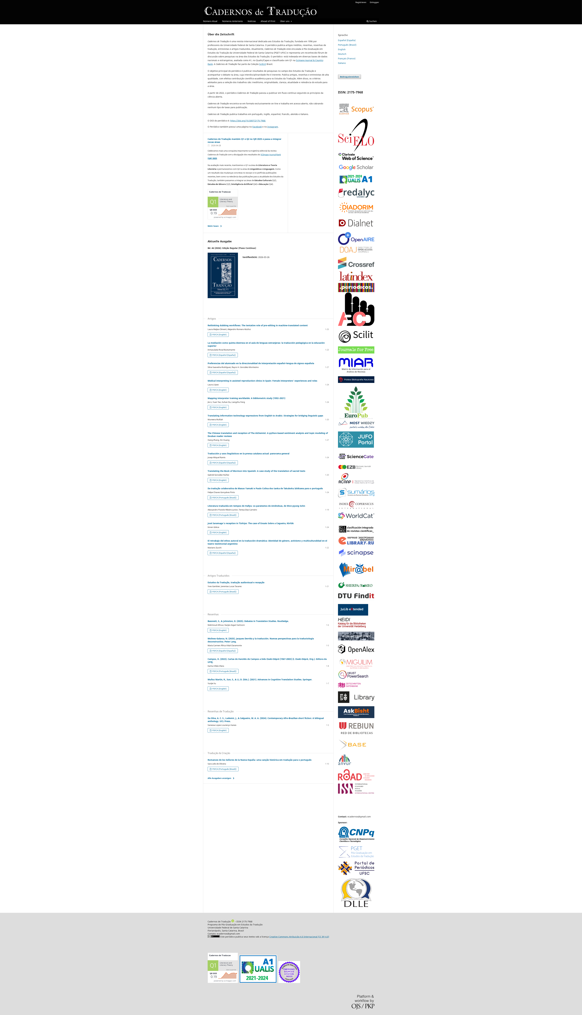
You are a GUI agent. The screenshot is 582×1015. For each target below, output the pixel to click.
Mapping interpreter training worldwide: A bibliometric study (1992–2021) (246, 398)
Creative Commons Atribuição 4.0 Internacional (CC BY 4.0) (299, 936)
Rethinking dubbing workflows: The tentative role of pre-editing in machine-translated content (258, 325)
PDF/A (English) (219, 334)
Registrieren (360, 2)
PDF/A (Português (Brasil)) (224, 497)
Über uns (285, 21)
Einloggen (374, 2)
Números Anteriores (232, 21)
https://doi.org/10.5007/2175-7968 (248, 120)
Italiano (342, 63)
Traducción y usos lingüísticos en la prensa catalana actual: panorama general (248, 453)
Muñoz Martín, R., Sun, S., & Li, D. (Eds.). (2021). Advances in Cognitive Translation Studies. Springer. (260, 679)
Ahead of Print (268, 21)
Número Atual (210, 21)
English (342, 49)
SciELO (262, 64)
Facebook (257, 126)
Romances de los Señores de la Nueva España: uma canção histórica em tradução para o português (259, 759)
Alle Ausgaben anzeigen (219, 778)
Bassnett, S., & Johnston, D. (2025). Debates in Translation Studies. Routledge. (248, 621)
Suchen (373, 21)
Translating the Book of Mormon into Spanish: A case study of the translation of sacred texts (256, 471)
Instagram (272, 126)
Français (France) (346, 58)
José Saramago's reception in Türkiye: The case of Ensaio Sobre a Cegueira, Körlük (251, 523)
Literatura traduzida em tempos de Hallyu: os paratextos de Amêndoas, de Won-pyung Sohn (256, 505)
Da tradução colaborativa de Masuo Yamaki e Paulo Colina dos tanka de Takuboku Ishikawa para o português (265, 488)
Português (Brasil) (347, 44)
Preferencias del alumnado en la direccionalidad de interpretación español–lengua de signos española (261, 363)
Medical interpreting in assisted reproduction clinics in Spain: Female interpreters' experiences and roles (262, 380)
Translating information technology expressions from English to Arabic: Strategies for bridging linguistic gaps (265, 415)
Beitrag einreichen (349, 76)
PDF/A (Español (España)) (224, 355)
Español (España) (347, 40)
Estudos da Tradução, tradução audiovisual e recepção (236, 582)
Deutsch (342, 53)
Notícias (252, 21)
